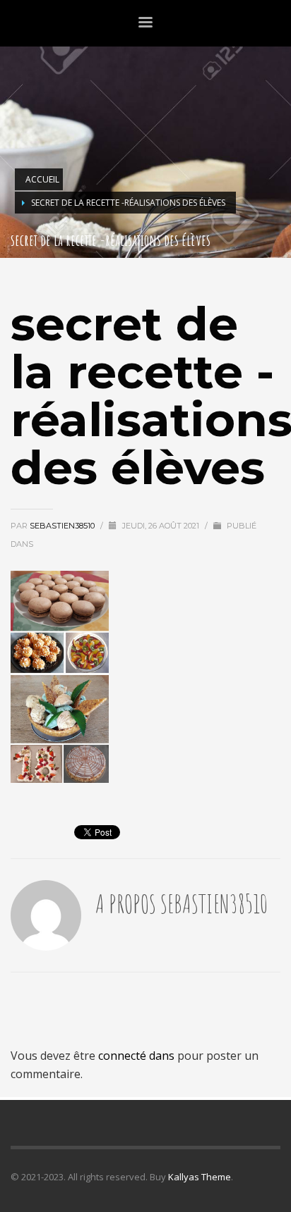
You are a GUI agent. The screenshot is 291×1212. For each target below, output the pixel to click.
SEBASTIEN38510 (63, 526)
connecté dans (137, 1055)
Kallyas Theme (199, 1176)
